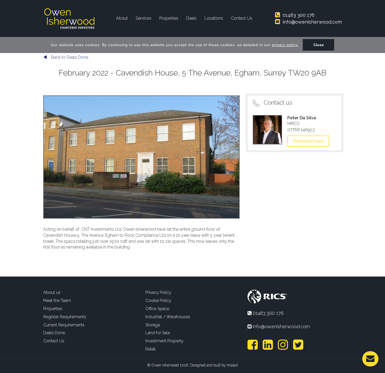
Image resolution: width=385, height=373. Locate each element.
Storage (152, 324)
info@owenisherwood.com (311, 22)
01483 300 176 (298, 15)
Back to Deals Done (69, 57)
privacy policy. (285, 45)
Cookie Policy (158, 300)
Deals (191, 18)
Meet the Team (57, 300)
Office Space (157, 308)
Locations (214, 18)
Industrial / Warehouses (167, 316)
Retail (150, 349)
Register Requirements (64, 316)
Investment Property (164, 340)
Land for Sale (157, 332)
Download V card (308, 141)
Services (143, 18)
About (122, 18)
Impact (232, 365)
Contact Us (241, 18)
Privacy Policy (158, 292)
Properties (168, 18)
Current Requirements (64, 324)
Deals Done (54, 332)
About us (51, 292)
